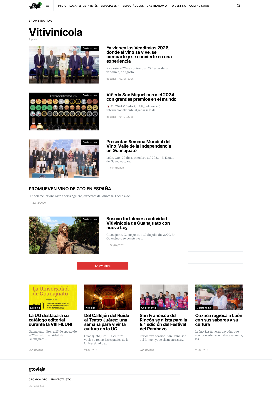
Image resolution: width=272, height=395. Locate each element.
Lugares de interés (83, 5)
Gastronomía (157, 5)
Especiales (109, 5)
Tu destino (178, 5)
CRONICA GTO (38, 379)
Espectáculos (133, 5)
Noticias (35, 307)
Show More (102, 266)
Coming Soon (199, 5)
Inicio (62, 5)
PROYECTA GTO (61, 379)
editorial (111, 78)
